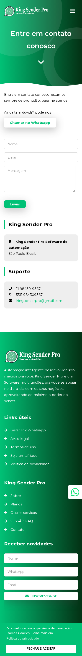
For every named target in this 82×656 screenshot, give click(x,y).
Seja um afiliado (24, 455)
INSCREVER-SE (44, 596)
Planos (16, 504)
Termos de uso (23, 447)
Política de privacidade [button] (22, 638)
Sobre (15, 496)
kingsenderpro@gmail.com (39, 301)
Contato (17, 529)
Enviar (15, 204)
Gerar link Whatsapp (28, 430)
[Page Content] (41, 63)
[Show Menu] (73, 11)
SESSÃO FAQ (21, 521)
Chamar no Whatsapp (30, 122)
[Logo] (41, 356)
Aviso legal (19, 438)
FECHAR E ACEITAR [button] (41, 648)
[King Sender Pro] (26, 12)
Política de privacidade (30, 464)
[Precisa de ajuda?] (75, 492)
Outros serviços (23, 512)
